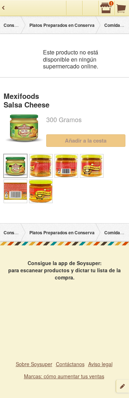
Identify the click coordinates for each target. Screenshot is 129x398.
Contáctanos (70, 364)
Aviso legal (100, 364)
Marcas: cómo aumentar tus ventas (64, 376)
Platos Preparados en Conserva (62, 25)
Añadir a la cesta (85, 140)
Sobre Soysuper (34, 364)
